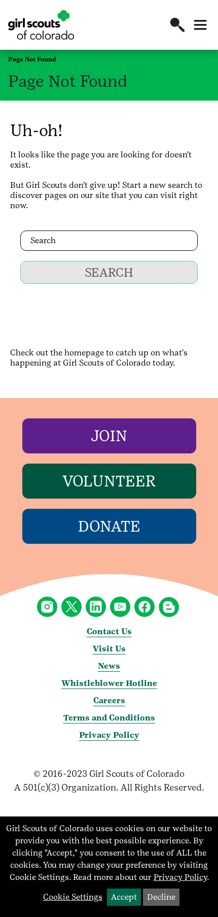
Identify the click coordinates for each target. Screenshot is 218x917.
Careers (109, 700)
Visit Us (109, 648)
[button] (177, 24)
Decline (161, 897)
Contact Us (109, 631)
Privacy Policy (109, 735)
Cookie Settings (72, 897)
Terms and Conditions (109, 718)
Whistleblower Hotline (109, 683)
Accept (124, 897)
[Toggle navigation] (200, 24)
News (109, 666)
